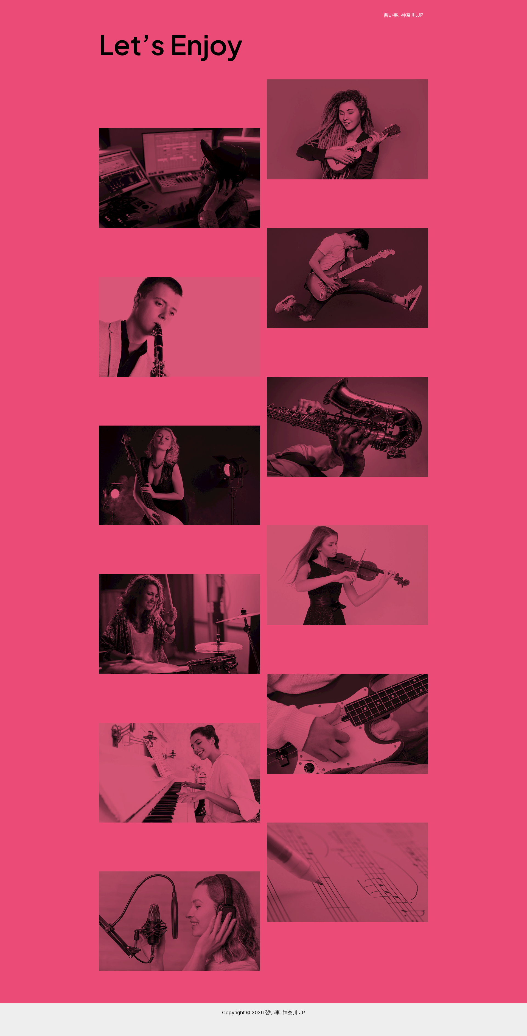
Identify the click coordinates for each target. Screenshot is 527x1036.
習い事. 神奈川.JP (403, 15)
